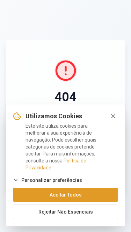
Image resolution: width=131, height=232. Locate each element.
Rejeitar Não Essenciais (65, 212)
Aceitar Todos (66, 195)
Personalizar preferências (51, 180)
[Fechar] (113, 116)
